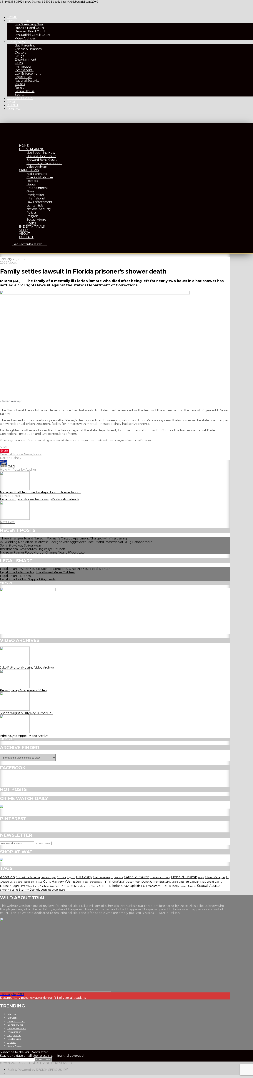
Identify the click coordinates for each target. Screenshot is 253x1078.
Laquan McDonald (202, 881)
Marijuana (33, 886)
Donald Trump (184, 877)
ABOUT (12, 105)
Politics (20, 84)
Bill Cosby (84, 877)
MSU (98, 886)
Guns (19, 63)
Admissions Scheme (28, 877)
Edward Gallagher (215, 877)
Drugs (19, 56)
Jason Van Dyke (137, 881)
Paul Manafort (150, 886)
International (24, 70)
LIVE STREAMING (20, 21)
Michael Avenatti (50, 885)
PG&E (164, 886)
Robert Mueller (188, 886)
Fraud (39, 882)
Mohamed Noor (88, 886)
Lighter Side (23, 77)
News (37, 454)
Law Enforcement (28, 73)
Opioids (134, 886)
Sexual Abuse (24, 91)
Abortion (7, 877)
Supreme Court (49, 889)
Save (6, 450)
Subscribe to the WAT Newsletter (24, 1052)
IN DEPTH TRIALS (20, 98)
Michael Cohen (70, 885)
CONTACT (14, 109)
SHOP (11, 102)
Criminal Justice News (16, 454)
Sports (19, 94)
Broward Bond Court (30, 31)
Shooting (5, 889)
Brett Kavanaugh (103, 877)
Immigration (23, 66)
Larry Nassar (14, 1035)
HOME (12, 17)
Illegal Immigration (92, 882)
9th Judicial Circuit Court (32, 35)
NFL (105, 886)
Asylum (71, 877)
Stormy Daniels (29, 889)
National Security (27, 80)
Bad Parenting (25, 45)
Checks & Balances (28, 49)
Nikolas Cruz (119, 886)
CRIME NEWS (17, 42)
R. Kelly (174, 886)
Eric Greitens (16, 882)
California (118, 877)
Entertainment (25, 59)
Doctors (20, 52)
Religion (20, 87)
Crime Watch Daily (160, 877)
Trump (62, 890)
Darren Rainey (10, 458)
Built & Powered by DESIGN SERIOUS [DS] (37, 1070)
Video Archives (25, 38)
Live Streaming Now (29, 24)
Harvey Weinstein (67, 881)
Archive (61, 877)
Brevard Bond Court (29, 28)
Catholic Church (136, 877)
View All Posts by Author (18, 469)
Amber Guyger (48, 877)
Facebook (29, 881)
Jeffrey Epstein (159, 881)
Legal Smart (20, 886)
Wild (11, 466)
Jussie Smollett (179, 881)
